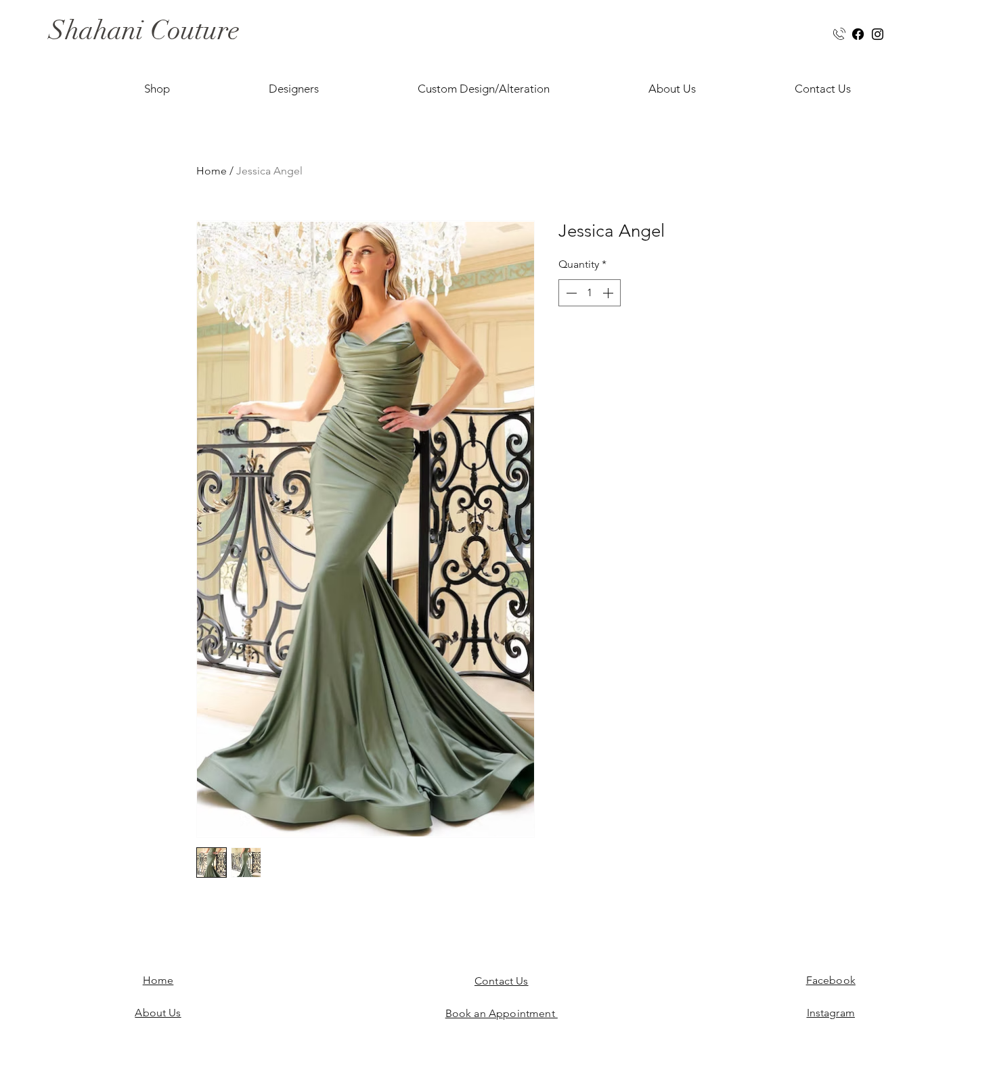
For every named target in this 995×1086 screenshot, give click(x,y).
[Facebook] (858, 34)
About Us (158, 1012)
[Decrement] (569, 293)
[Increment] (609, 293)
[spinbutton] (589, 293)
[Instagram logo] (877, 34)
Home (211, 170)
